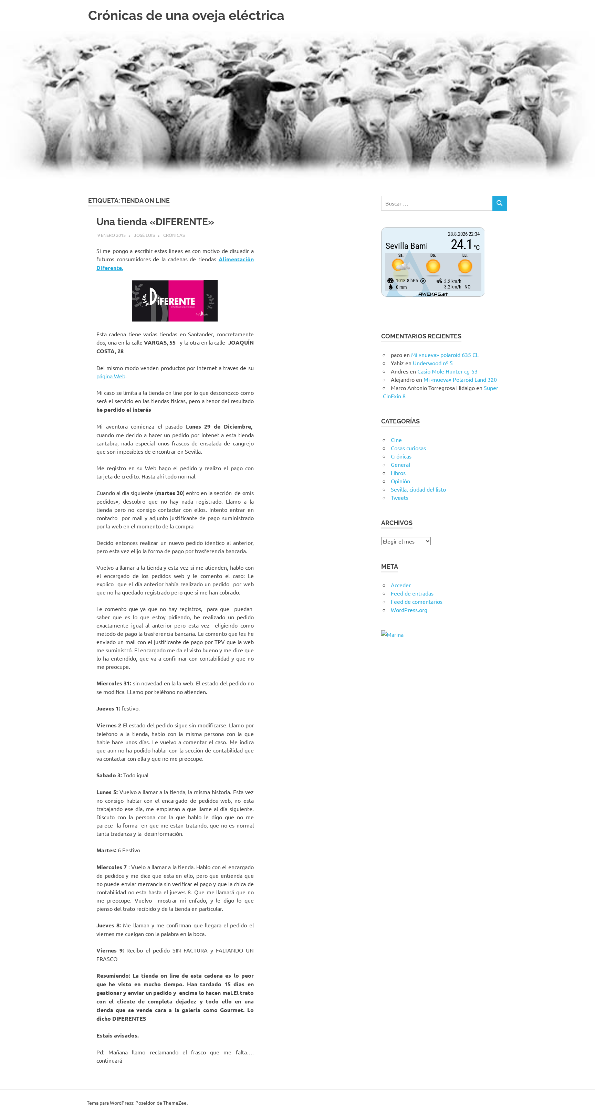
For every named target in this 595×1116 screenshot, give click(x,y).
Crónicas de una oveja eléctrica (186, 15)
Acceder (401, 584)
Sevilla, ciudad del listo (418, 489)
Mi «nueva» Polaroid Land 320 (460, 379)
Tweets (399, 497)
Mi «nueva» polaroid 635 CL (445, 354)
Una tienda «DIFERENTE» (155, 222)
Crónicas (174, 235)
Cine (396, 439)
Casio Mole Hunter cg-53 (447, 371)
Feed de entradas (412, 593)
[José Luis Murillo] (392, 634)
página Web (110, 375)
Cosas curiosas (408, 447)
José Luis (144, 235)
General (400, 464)
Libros (398, 472)
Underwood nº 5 (433, 362)
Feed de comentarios (416, 601)
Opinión (400, 480)
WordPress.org (409, 609)
